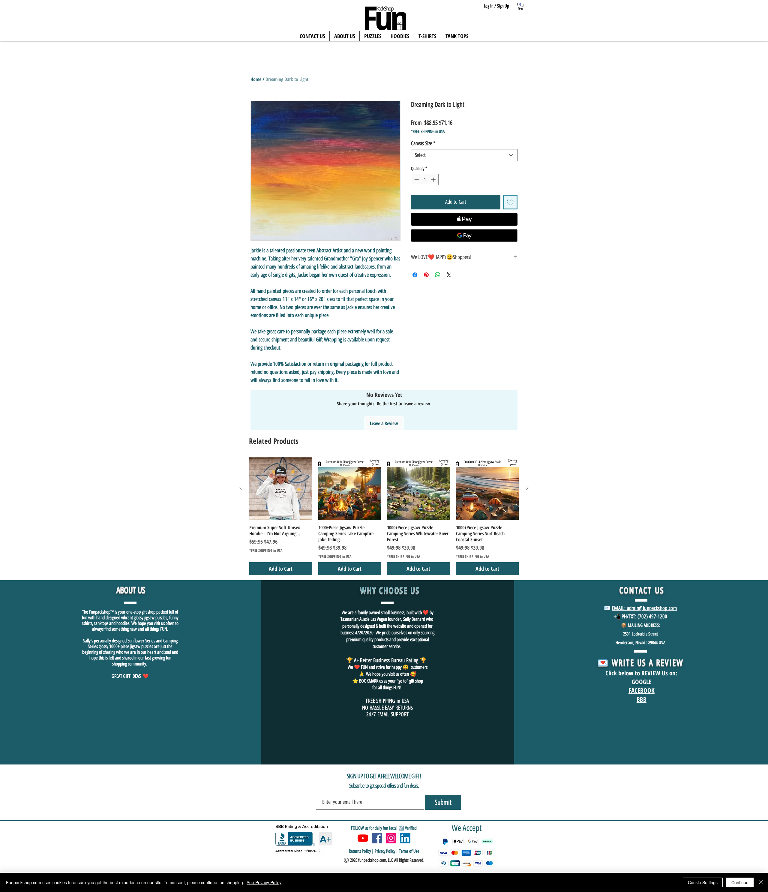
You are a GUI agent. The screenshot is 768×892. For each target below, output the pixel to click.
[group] (384, 515)
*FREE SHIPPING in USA (428, 131)
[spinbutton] (425, 179)
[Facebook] (377, 838)
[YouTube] (363, 838)
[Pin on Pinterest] (426, 274)
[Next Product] (527, 487)
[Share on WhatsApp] (437, 274)
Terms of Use (409, 851)
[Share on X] (449, 274)
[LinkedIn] (405, 838)
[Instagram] (391, 838)
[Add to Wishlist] (510, 202)
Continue (739, 882)
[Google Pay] (464, 235)
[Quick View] (280, 488)
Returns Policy (360, 851)
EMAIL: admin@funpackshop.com (644, 608)
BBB (641, 699)
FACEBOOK (641, 690)
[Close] (760, 882)
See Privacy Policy (264, 882)
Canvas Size (423, 143)
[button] (520, 6)
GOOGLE (641, 681)
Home (255, 79)
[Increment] (434, 179)
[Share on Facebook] (414, 274)
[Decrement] (416, 179)
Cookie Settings (703, 882)
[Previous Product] (240, 487)
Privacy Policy (385, 851)
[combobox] (464, 155)
